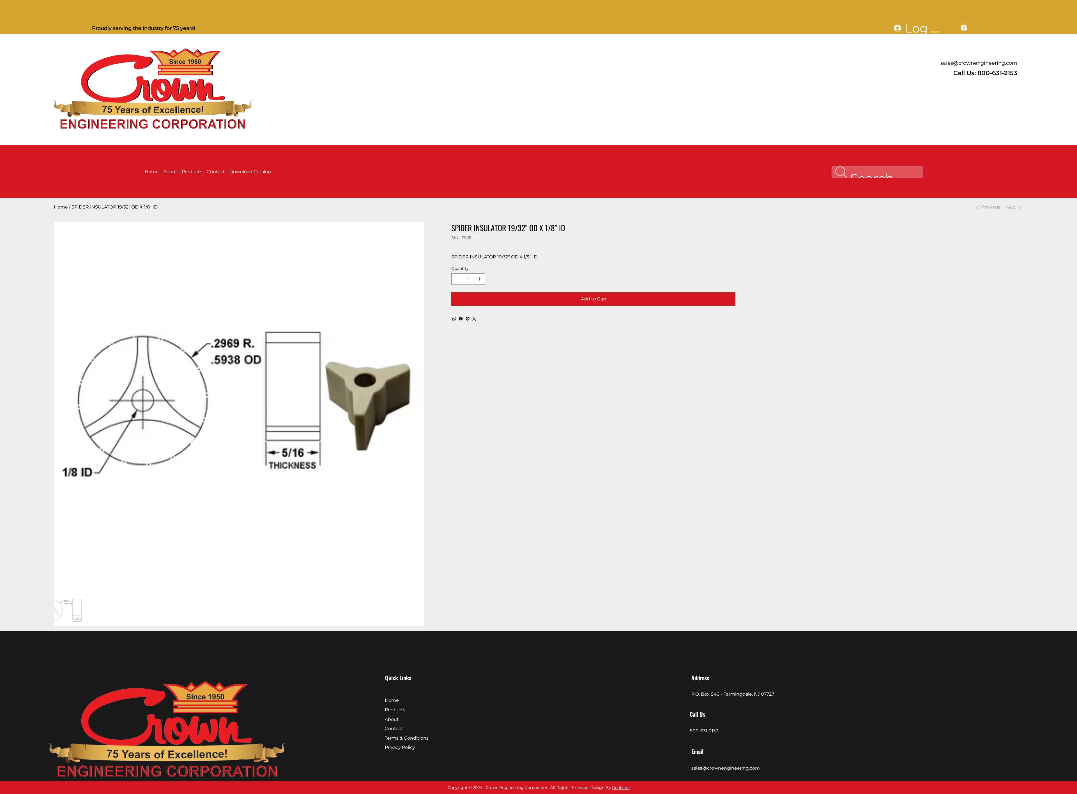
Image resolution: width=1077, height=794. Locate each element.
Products (395, 709)
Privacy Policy (400, 747)
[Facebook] (461, 318)
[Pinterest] (467, 318)
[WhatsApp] (454, 318)
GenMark (621, 787)
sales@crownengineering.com (978, 63)
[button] (964, 26)
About (392, 719)
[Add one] (479, 278)
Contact (394, 728)
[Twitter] (474, 318)
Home (392, 700)
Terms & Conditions (407, 738)
